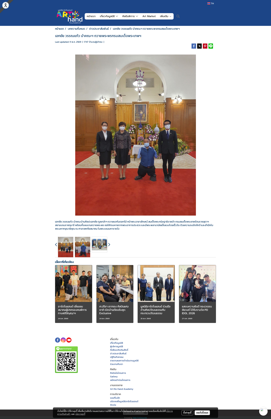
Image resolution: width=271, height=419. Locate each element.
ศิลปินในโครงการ (118, 373)
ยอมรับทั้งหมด (202, 412)
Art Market (149, 16)
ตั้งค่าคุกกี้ (187, 412)
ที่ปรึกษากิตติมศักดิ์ (119, 350)
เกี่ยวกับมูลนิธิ (108, 16)
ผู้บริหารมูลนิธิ (116, 346)
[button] (178, 16)
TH (212, 3)
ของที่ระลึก (115, 398)
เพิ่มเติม (164, 16)
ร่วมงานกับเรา (116, 364)
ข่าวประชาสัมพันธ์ (118, 353)
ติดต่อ (113, 405)
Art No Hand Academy (121, 389)
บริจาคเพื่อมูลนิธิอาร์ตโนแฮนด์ (124, 401)
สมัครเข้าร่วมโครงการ (120, 380)
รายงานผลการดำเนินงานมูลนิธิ (124, 360)
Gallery (114, 376)
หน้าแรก (91, 16)
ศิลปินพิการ (129, 16)
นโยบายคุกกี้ (80, 414)
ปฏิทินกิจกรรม (117, 357)
